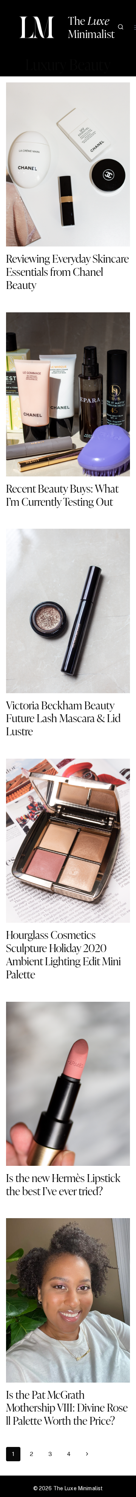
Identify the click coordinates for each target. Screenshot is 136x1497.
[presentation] (68, 164)
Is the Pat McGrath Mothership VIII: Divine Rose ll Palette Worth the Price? (67, 1408)
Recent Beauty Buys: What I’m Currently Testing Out (62, 495)
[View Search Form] (121, 27)
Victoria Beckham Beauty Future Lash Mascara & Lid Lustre (63, 718)
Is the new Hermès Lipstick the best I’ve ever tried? (63, 1184)
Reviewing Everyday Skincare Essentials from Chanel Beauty (67, 271)
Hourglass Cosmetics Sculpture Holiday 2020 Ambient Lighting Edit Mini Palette (63, 954)
